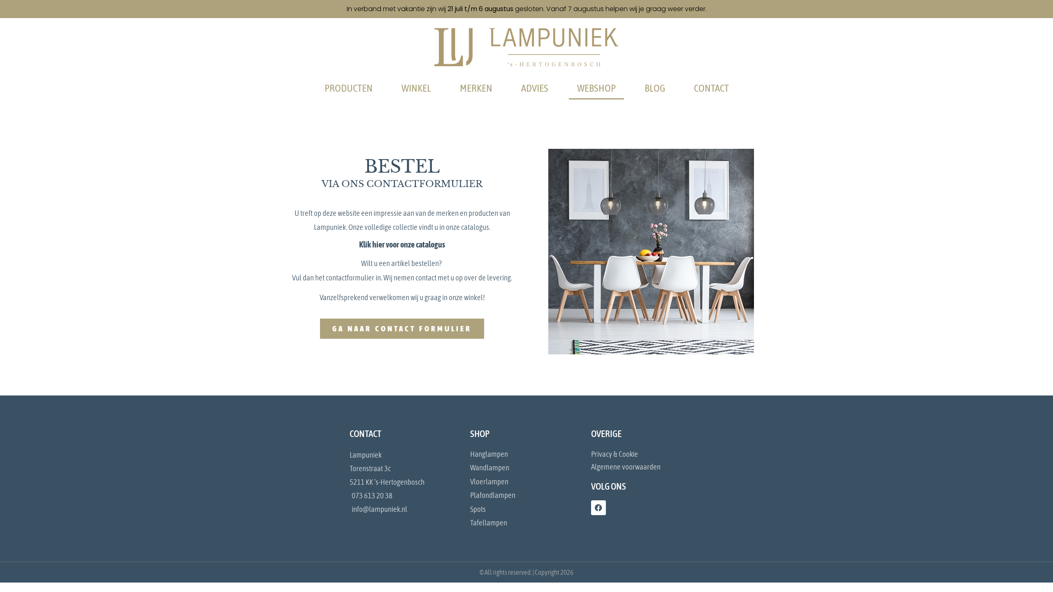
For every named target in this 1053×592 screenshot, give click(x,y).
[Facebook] (598, 507)
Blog (655, 88)
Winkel (416, 88)
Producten (349, 88)
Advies (534, 88)
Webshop (596, 88)
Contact (711, 88)
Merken (476, 88)
